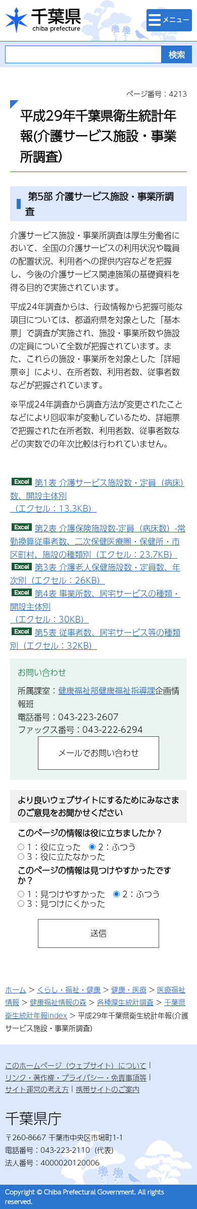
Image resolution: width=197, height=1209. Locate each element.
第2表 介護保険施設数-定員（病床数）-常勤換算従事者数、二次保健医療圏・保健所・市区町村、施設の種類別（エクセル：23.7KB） (97, 541)
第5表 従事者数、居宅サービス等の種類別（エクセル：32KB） (95, 639)
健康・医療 (128, 989)
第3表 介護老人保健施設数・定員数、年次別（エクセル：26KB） (95, 574)
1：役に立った (54, 847)
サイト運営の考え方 (37, 1089)
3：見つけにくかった (66, 903)
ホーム (15, 989)
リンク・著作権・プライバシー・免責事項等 (75, 1077)
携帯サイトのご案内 (107, 1089)
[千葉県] (43, 20)
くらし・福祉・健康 (69, 989)
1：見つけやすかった (66, 894)
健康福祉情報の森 (58, 1002)
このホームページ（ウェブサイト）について (75, 1065)
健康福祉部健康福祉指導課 (106, 690)
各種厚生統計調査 (125, 1002)
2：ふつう (117, 847)
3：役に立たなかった (66, 856)
